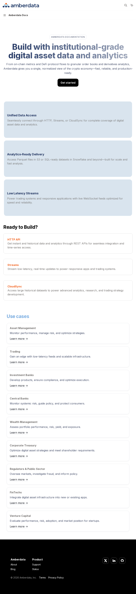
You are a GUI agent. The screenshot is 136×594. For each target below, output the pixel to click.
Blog (13, 569)
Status (35, 569)
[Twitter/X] (105, 560)
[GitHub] (122, 560)
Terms (42, 577)
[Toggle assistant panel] (131, 5)
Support (36, 564)
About (14, 564)
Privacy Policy (56, 577)
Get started (68, 82)
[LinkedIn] (114, 560)
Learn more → (19, 338)
